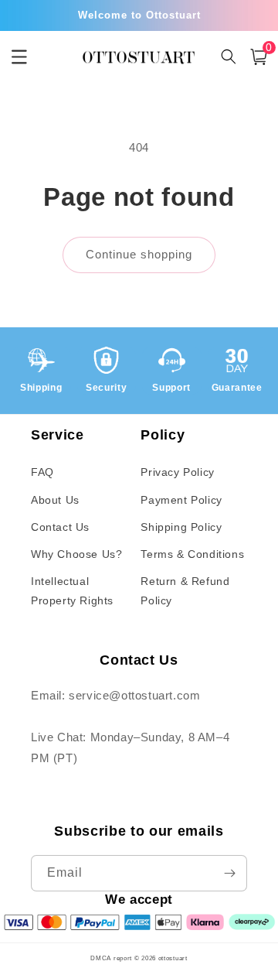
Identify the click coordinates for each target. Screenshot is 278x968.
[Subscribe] (229, 873)
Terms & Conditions (192, 554)
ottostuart (173, 958)
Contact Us (60, 527)
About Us (55, 500)
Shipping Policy (181, 527)
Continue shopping (139, 254)
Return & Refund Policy (185, 591)
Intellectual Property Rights (72, 591)
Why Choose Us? (76, 554)
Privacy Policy (177, 472)
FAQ (42, 472)
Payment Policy (181, 500)
